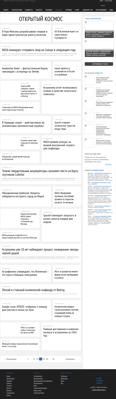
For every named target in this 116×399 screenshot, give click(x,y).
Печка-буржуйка (92, 184)
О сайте (99, 378)
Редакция (100, 380)
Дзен (62, 381)
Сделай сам (10, 393)
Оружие (68, 10)
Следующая (69, 359)
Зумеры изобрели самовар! (96, 207)
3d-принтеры (38, 376)
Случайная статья (100, 64)
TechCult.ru (103, 387)
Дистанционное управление (43, 381)
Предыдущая (11, 359)
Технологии (17, 10)
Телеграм (64, 376)
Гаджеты (29, 10)
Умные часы (37, 390)
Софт (77, 10)
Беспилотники (38, 378)
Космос (59, 10)
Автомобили (101, 10)
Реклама (99, 383)
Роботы (39, 10)
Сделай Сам (88, 10)
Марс (35, 386)
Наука (6, 10)
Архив (8, 395)
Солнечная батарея (40, 388)
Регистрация (108, 0)
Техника (49, 10)
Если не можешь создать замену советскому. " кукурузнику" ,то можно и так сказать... (100, 213)
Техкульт (14, 5)
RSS (62, 383)
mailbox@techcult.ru (99, 390)
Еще (111, 10)
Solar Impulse (38, 383)
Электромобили (39, 393)
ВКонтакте (64, 378)
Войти (101, 0)
